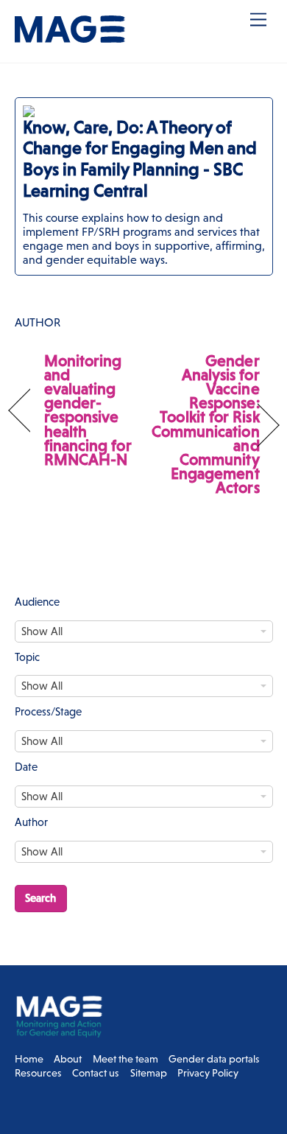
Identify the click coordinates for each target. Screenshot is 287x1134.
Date (26, 766)
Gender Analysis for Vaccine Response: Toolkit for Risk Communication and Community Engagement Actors (206, 424)
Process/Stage (48, 711)
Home (29, 1059)
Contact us (95, 1073)
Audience (37, 601)
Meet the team (125, 1059)
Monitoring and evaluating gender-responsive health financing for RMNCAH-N (88, 410)
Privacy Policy (207, 1073)
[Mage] (70, 36)
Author (31, 822)
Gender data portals (214, 1059)
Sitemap (148, 1073)
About (68, 1059)
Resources (38, 1073)
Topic (27, 657)
